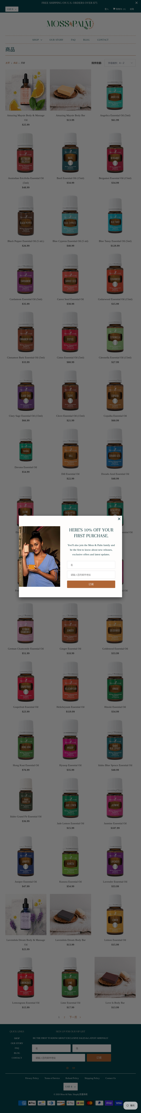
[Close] (117, 521)
